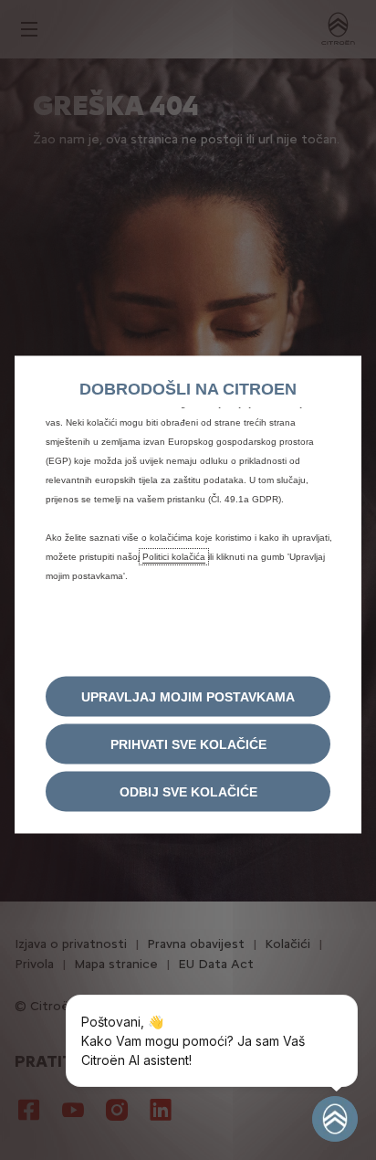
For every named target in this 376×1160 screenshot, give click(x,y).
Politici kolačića (173, 557)
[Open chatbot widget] (335, 1119)
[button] (188, 697)
